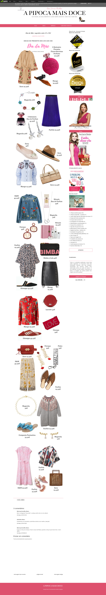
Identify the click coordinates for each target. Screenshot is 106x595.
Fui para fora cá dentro (75, 225)
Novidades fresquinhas (76, 232)
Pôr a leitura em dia (75, 240)
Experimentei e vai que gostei (77, 223)
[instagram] (75, 99)
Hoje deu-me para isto (75, 226)
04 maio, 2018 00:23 (22, 533)
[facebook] (71, 99)
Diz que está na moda (75, 219)
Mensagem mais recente (20, 574)
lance (47, 589)
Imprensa (53, 26)
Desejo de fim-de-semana (76, 218)
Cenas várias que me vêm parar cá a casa (80, 216)
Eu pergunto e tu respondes (77, 221)
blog (35, 26)
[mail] (79, 99)
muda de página (59, 589)
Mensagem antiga (58, 574)
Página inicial (40, 574)
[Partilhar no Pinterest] (23, 500)
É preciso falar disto (75, 245)
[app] (83, 99)
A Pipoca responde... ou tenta (77, 214)
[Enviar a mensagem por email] (18, 500)
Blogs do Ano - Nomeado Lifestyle (77, 31)
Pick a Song (73, 235)
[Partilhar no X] (20, 500)
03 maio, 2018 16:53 (22, 515)
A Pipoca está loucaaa (75, 213)
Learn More (83, 3)
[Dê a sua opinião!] (19, 500)
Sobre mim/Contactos (66, 26)
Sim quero (72, 242)
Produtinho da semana (75, 239)
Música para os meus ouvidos (77, 228)
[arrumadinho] (91, 99)
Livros (43, 26)
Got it (89, 3)
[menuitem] (10, 1)
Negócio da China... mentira (76, 230)
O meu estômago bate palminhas (78, 233)
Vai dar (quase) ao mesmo (76, 244)
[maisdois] (87, 99)
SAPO (4, 1)
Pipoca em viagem (74, 237)
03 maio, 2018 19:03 (22, 523)
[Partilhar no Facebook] (22, 500)
